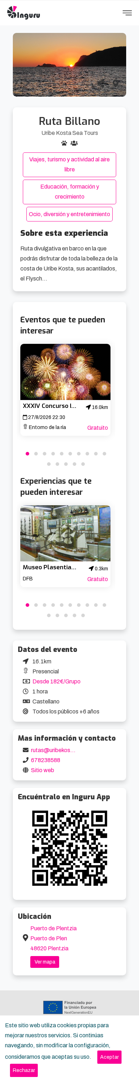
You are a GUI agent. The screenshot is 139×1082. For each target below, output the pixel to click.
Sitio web (42, 770)
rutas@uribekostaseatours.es (68, 750)
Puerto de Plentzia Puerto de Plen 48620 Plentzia (53, 938)
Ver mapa (45, 962)
